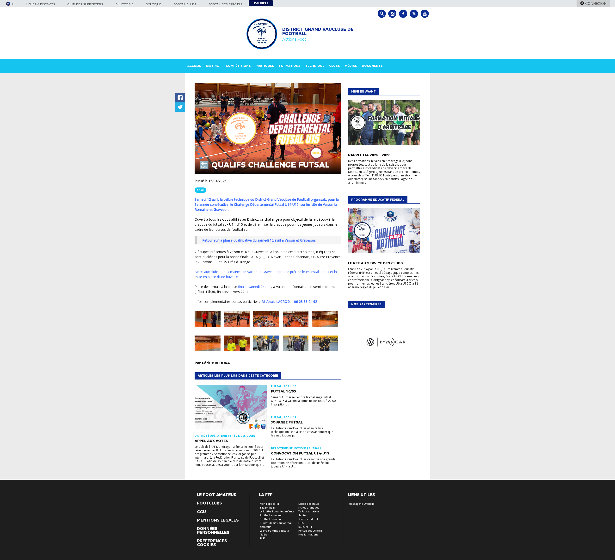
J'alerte (260, 3)
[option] (384, 343)
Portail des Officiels (310, 530)
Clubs (334, 66)
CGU (201, 512)
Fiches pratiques (308, 507)
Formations (290, 66)
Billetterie (124, 4)
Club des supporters (85, 4)
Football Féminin (270, 519)
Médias (351, 66)
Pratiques (265, 66)
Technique (314, 66)
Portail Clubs (185, 4)
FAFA (262, 538)
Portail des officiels (225, 4)
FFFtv (301, 523)
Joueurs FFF (305, 527)
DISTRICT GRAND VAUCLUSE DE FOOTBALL (318, 31)
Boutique (153, 4)
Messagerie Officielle (361, 503)
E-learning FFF (268, 507)
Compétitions (238, 66)
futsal (200, 190)
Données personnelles (213, 531)
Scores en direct (308, 519)
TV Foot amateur (308, 511)
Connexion (596, 3)
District (213, 66)
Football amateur (271, 515)
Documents (372, 66)
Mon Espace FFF (269, 503)
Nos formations (308, 534)
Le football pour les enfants (277, 511)
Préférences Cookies (212, 543)
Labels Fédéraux (308, 503)
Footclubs (209, 503)
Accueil (194, 66)
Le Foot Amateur (217, 495)
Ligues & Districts (40, 4)
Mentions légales (218, 520)
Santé (302, 515)
